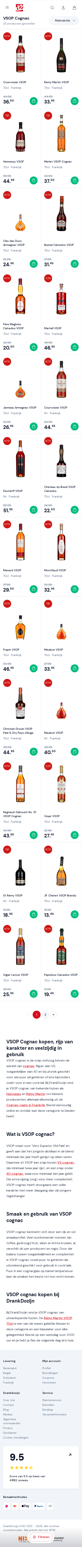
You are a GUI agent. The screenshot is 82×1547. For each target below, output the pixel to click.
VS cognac (65, 1162)
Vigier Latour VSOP (15, 975)
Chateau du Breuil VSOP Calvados (60, 489)
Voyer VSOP (52, 816)
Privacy (8, 1428)
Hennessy (13, 1094)
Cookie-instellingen (15, 1437)
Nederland (10, 1368)
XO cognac (14, 1174)
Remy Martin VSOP (56, 82)
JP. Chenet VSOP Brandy (60, 895)
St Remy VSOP (12, 895)
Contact (8, 1405)
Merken (8, 1414)
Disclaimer (10, 1433)
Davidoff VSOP (13, 491)
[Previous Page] (28, 1014)
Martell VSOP (53, 328)
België (7, 1373)
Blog (6, 1409)
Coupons (48, 1378)
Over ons (9, 1400)
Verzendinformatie (54, 1414)
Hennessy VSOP (13, 161)
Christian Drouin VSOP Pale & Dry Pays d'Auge (18, 731)
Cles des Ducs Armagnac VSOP (14, 243)
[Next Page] (53, 1014)
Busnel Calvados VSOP (59, 245)
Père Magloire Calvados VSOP (13, 326)
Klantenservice (51, 1400)
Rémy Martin (35, 1094)
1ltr (46, 413)
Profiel (46, 1368)
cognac (29, 1066)
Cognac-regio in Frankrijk (25, 1105)
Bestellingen (50, 1373)
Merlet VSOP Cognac (58, 161)
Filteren (44, 1537)
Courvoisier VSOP (14, 82)
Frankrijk (16, 88)
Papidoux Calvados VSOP (61, 975)
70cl (6, 88)
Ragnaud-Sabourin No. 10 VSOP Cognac (19, 814)
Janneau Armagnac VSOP (19, 407)
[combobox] (64, 20)
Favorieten (49, 1382)
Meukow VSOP (53, 649)
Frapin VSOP (11, 649)
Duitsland (9, 1378)
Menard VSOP (12, 570)
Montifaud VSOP (55, 570)
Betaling (47, 1409)
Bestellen (48, 1405)
